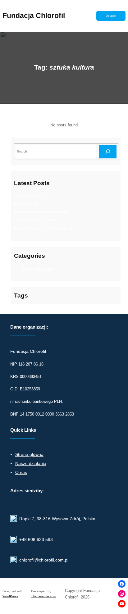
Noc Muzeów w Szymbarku (38, 220)
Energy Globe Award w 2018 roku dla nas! (44, 228)
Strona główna (29, 454)
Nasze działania (30, 463)
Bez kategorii (38, 269)
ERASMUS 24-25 (26, 203)
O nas (21, 472)
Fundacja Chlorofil (33, 15)
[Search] (108, 151)
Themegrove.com (43, 596)
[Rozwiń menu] (82, 16)
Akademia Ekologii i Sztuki (33, 195)
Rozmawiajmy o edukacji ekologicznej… (42, 211)
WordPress (10, 596)
